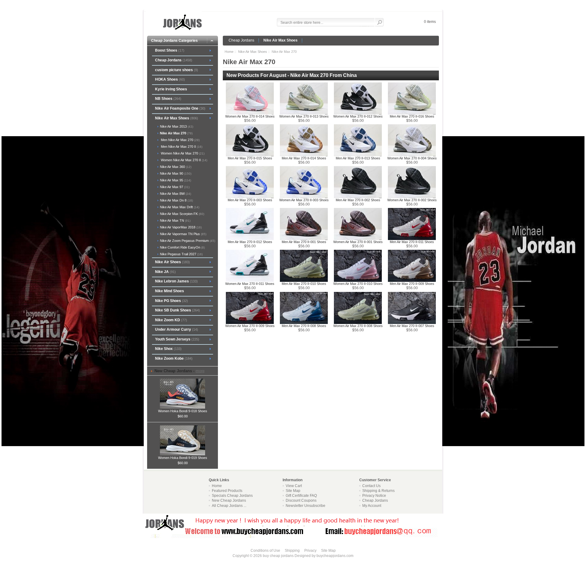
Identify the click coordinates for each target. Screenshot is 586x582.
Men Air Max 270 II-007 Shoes (412, 326)
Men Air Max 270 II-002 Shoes (358, 200)
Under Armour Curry (176, 329)
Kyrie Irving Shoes (171, 89)
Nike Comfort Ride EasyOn (182, 247)
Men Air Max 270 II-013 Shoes (358, 158)
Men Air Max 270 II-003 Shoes (250, 200)
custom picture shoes (176, 70)
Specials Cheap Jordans (232, 495)
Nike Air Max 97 (174, 187)
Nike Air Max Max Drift (179, 207)
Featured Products (227, 491)
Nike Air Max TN (174, 220)
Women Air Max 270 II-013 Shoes (304, 116)
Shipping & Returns (378, 491)
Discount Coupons (301, 500)
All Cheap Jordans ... (229, 506)
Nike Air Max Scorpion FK (181, 214)
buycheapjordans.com (335, 556)
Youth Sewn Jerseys (177, 339)
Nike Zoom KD (171, 320)
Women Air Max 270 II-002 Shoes (412, 200)
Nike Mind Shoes (169, 291)
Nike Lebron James (176, 281)
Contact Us (371, 486)
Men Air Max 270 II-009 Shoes (412, 284)
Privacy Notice (374, 495)
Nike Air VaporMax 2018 (180, 227)
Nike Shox (168, 349)
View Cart (294, 486)
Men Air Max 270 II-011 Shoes (412, 242)
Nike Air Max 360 (175, 167)
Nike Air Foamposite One (180, 108)
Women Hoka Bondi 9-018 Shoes (182, 411)
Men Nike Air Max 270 (179, 140)
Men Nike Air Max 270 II (180, 146)
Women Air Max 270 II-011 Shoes (249, 284)
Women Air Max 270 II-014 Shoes (250, 116)
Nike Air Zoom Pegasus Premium (187, 240)
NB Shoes (168, 98)
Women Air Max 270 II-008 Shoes (358, 326)
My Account (371, 506)
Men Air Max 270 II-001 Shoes (304, 242)
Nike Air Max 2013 (176, 126)
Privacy (310, 550)
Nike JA (165, 272)
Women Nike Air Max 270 (181, 153)
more (200, 371)
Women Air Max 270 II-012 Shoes (358, 116)
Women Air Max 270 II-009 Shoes (250, 326)
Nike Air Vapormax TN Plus (182, 234)
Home (229, 51)
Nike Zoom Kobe (174, 358)
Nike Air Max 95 (175, 180)
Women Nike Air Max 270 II (183, 160)
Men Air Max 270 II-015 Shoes (250, 158)
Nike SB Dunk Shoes (177, 310)
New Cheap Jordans (229, 500)
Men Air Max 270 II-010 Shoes (304, 284)
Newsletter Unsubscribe (305, 506)
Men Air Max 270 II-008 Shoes (304, 326)
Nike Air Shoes (172, 262)
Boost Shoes (169, 50)
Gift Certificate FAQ (301, 495)
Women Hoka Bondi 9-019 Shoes (182, 458)
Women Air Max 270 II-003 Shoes (304, 200)
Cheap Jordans (241, 40)
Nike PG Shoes (171, 301)
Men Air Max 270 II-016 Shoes (412, 116)
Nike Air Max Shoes (280, 40)
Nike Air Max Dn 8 (176, 200)
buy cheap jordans (278, 556)
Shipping (292, 550)
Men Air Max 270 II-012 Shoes (250, 242)
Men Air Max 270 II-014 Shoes (304, 158)
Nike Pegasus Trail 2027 (181, 254)
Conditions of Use (265, 550)
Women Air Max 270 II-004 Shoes (412, 158)
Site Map (293, 491)
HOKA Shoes (170, 79)
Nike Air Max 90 (175, 173)
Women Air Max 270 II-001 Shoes (358, 242)
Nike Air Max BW (175, 193)
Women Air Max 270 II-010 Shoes (358, 284)
